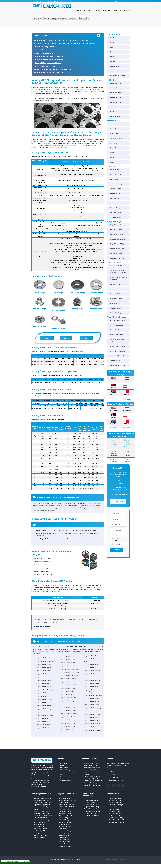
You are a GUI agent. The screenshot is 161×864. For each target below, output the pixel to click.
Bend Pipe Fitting (115, 107)
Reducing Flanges (64, 833)
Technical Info (118, 10)
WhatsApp (47, 338)
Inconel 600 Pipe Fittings (117, 330)
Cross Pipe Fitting (115, 93)
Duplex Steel (114, 133)
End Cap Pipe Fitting (116, 102)
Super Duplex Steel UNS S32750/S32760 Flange (116, 821)
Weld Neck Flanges (65, 826)
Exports (110, 10)
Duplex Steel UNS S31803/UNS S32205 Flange (118, 278)
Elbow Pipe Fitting (115, 83)
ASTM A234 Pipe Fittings (117, 320)
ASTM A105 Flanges (61, 147)
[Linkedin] (124, 1)
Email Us (80, 508)
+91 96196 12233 (37, 1)
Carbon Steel (114, 129)
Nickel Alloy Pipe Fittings (117, 351)
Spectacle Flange (115, 217)
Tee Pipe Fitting (114, 88)
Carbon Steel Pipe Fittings (42, 800)
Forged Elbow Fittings (116, 225)
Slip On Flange (114, 169)
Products (104, 10)
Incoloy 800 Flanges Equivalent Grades (48, 63)
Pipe (111, 52)
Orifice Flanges (64, 837)
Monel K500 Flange (65, 813)
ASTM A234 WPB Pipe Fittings (43, 802)
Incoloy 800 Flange (116, 313)
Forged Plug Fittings (116, 253)
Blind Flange (114, 179)
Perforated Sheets (65, 781)
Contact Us (126, 10)
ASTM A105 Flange (65, 798)
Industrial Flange (115, 208)
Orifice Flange (114, 203)
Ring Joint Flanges (65, 842)
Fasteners (113, 61)
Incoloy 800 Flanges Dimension (45, 66)
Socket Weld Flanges (65, 831)
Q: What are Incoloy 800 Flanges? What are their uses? (53, 69)
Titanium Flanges (115, 308)
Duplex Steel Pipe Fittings (117, 346)
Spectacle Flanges (65, 844)
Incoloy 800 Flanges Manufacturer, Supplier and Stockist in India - (61, 40)
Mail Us (66, 338)
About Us (84, 10)
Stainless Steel (114, 124)
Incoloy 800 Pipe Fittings (117, 365)
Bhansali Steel (63, 859)
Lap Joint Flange (115, 198)
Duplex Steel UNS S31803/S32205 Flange (116, 817)
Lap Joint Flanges (64, 835)
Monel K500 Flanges (116, 284)
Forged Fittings (114, 66)
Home (79, 10)
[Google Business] (126, 1)
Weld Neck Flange (115, 174)
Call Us (86, 338)
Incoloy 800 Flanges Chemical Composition (49, 56)
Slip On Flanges (64, 824)
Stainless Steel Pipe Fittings (42, 798)
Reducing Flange (115, 193)
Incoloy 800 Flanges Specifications (46, 50)
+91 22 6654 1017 (113, 774)
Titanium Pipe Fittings (116, 361)
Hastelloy (113, 162)
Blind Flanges (63, 829)
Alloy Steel (113, 143)
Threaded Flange (115, 189)
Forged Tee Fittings (116, 229)
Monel (112, 157)
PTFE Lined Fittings (115, 71)
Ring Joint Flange (115, 212)
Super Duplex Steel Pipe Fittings (116, 341)
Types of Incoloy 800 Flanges (44, 53)
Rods (111, 47)
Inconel (112, 152)
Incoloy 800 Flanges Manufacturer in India (62, 87)
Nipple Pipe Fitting (115, 116)
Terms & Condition (105, 859)
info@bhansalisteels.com (54, 1)
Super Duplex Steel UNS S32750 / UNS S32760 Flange (117, 271)
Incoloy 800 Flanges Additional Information (49, 72)
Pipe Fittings (91, 10)
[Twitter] (121, 1)
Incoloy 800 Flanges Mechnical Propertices (49, 60)
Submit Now (116, 550)
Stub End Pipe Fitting (116, 112)
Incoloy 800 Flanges (65, 811)
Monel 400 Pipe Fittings (117, 335)
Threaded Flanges (65, 846)
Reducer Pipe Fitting (116, 97)
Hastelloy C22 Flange (116, 294)
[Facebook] (119, 1)
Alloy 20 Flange (115, 303)
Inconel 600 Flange (116, 289)
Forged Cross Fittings (116, 234)
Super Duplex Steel (116, 138)
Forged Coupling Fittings (117, 248)
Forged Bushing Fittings (117, 258)
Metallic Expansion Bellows (118, 76)
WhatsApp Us (42, 591)
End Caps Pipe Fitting (40, 831)
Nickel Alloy (113, 148)
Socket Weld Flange (116, 184)
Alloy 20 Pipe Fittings (116, 325)
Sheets (112, 56)
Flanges (98, 10)
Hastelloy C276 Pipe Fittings (118, 356)
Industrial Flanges (64, 820)
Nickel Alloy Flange (116, 298)
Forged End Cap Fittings (117, 244)
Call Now (119, 502)
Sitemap (123, 859)
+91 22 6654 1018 (119, 484)
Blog (116, 1)
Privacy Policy (115, 859)
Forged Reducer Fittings (117, 239)
